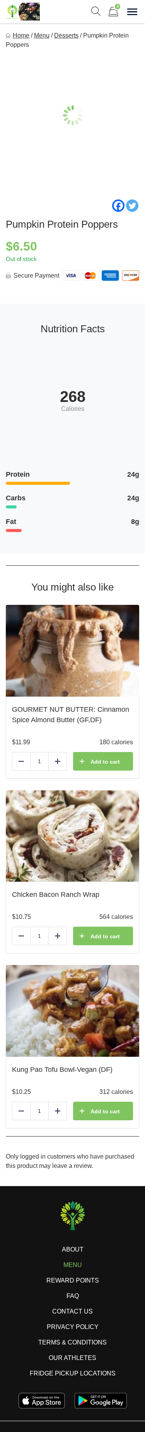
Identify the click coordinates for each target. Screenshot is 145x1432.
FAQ (73, 1296)
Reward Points (72, 1280)
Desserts (66, 35)
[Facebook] (118, 205)
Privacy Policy (73, 1327)
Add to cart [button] (105, 762)
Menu (41, 35)
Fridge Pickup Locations (73, 1373)
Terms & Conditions (72, 1342)
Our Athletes (72, 1358)
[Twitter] (132, 205)
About (73, 1249)
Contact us (72, 1311)
